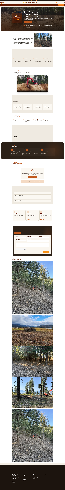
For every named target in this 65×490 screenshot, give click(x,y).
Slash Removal (24, 476)
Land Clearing (24, 474)
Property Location (18, 239)
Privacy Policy (13, 481)
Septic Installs (24, 480)
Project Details (17, 242)
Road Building (24, 479)
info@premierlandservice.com (36, 477)
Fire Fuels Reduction (25, 473)
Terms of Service (14, 482)
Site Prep (24, 478)
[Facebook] (64, 2)
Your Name (17, 236)
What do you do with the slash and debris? (19, 195)
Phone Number (29, 236)
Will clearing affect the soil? (18, 200)
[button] (61, 5)
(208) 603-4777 (35, 476)
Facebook (34, 478)
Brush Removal (24, 475)
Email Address (40, 236)
